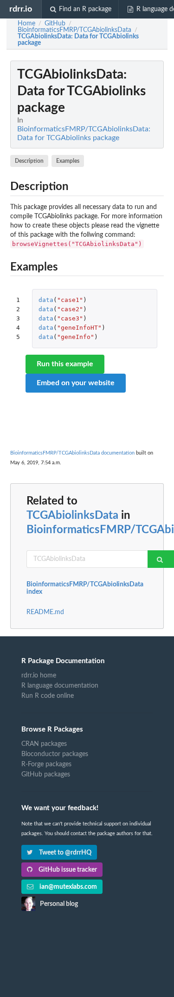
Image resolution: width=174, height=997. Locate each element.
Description (29, 161)
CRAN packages (44, 744)
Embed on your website (76, 383)
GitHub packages (45, 774)
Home (26, 23)
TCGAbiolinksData (72, 515)
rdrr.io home (38, 675)
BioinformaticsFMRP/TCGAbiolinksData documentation (72, 452)
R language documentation (59, 686)
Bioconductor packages (54, 754)
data (46, 299)
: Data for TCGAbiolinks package (78, 39)
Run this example (65, 364)
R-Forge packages (46, 764)
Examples (67, 161)
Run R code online (47, 696)
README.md (45, 612)
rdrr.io (20, 9)
